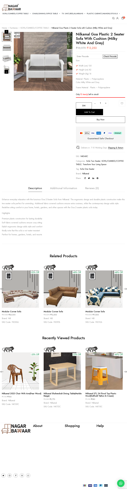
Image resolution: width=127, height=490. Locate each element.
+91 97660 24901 (9, 460)
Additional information (63, 188)
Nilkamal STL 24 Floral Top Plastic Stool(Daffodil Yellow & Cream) (100, 394)
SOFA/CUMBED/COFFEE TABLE (15, 13)
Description (35, 188)
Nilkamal (85, 173)
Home (4, 27)
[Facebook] (85, 178)
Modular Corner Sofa (11, 311)
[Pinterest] (97, 178)
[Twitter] (89, 178)
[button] (123, 18)
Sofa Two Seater (93, 161)
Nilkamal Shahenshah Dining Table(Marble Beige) (62, 394)
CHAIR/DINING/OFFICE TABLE (45, 13)
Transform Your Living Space (94, 164)
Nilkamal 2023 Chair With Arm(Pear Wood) (21, 393)
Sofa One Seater (87, 169)
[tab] (35, 189)
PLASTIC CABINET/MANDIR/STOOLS (102, 13)
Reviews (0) (92, 188)
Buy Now (100, 119)
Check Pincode (110, 56)
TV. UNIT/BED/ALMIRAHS (72, 13)
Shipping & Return (115, 147)
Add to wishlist (122, 103)
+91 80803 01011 (8, 464)
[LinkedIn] (93, 178)
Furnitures (14, 27)
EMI (83, 105)
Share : (79, 178)
